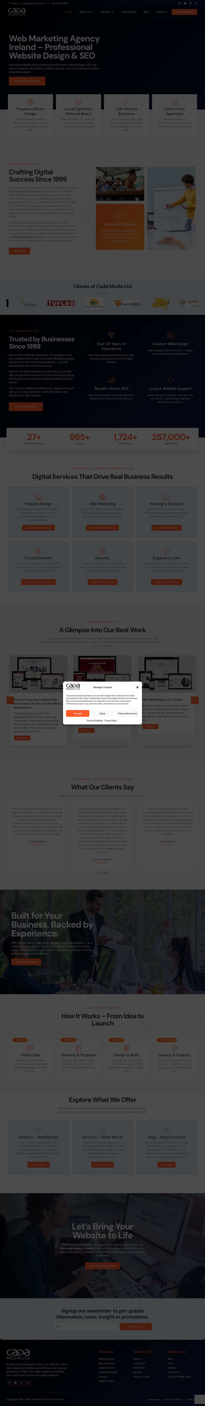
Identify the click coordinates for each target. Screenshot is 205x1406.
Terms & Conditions (95, 720)
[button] (137, 687)
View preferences (127, 713)
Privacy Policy (111, 720)
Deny (102, 713)
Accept (78, 713)
